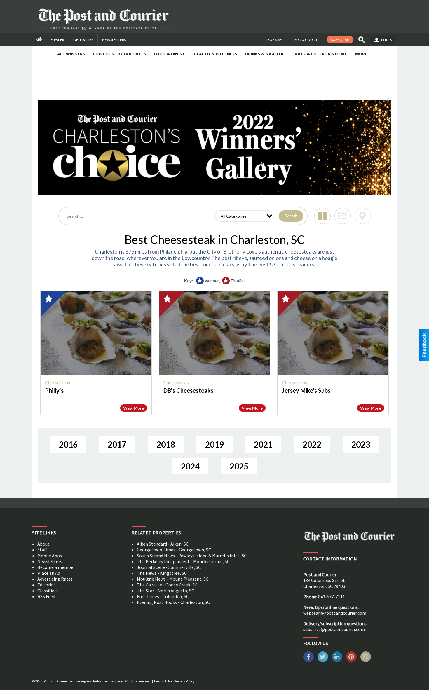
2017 (117, 444)
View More (133, 408)
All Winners (71, 54)
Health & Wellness (215, 54)
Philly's (54, 390)
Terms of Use (163, 681)
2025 (239, 466)
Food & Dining (170, 54)
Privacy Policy (184, 681)
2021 (263, 444)
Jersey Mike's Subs (306, 390)
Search (291, 215)
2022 (312, 444)
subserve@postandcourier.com (334, 629)
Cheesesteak (58, 382)
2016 (68, 444)
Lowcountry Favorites (119, 54)
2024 (190, 466)
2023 (360, 444)
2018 (165, 444)
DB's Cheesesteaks (188, 390)
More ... (363, 54)
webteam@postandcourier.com (334, 613)
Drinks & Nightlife (266, 54)
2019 (214, 444)
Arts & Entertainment (321, 54)
